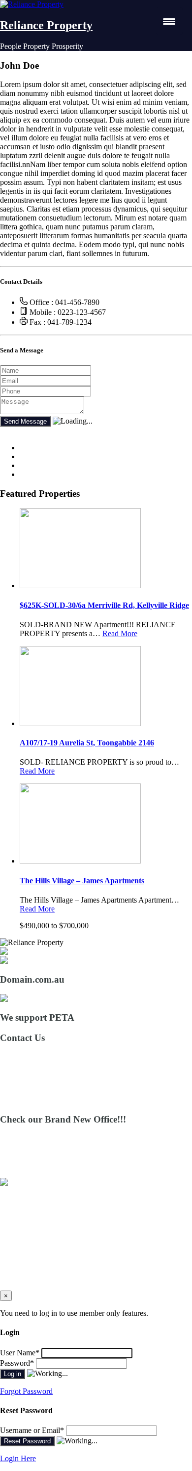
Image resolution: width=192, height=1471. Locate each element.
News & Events (44, 1234)
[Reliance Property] (32, 4)
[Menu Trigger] (169, 21)
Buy (26, 1208)
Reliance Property (46, 25)
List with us (38, 1225)
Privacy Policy (42, 1261)
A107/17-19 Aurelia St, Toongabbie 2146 (87, 742)
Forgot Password (26, 1391)
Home (29, 1199)
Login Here (18, 1458)
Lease (29, 1216)
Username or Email (32, 1430)
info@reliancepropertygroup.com (51, 1084)
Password (17, 1363)
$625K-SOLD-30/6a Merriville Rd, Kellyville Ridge (104, 605)
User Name (19, 1352)
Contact (32, 1252)
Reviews (33, 1243)
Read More (119, 633)
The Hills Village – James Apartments (82, 880)
